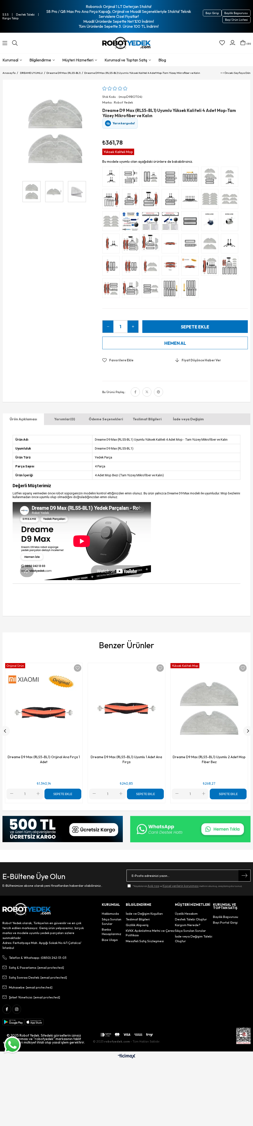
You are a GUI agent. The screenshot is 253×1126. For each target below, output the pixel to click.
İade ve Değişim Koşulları (144, 913)
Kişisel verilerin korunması (181, 886)
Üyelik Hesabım (186, 913)
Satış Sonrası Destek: (38, 977)
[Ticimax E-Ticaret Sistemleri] (126, 1056)
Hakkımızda (110, 913)
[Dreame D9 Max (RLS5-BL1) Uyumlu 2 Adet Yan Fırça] (231, 245)
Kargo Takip (10, 18)
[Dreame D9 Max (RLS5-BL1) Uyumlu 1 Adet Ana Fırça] (171, 245)
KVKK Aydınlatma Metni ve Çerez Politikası (150, 933)
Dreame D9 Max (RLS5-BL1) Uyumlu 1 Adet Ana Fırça (126, 759)
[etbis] (243, 1036)
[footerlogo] (26, 909)
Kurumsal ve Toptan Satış (126, 59)
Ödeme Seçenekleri (106, 419)
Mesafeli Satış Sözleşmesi (145, 941)
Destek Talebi (25, 14)
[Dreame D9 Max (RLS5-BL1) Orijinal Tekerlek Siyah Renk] (211, 222)
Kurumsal (10, 59)
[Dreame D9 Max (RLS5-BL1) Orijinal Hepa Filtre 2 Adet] (191, 222)
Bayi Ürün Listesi (236, 20)
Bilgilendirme (40, 59)
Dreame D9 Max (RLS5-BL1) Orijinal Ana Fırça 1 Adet (44, 759)
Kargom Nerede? (187, 925)
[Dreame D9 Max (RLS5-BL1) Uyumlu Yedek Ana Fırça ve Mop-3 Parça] (152, 267)
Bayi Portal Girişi (225, 922)
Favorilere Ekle (77, 668)
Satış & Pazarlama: (36, 967)
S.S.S (5, 14)
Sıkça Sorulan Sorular (111, 921)
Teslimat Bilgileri (147, 419)
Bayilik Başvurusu (236, 13)
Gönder (244, 875)
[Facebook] (6, 1009)
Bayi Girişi (212, 13)
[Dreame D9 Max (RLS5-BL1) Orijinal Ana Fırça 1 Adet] (191, 267)
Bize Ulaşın (110, 940)
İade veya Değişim (188, 419)
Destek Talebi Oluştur (191, 919)
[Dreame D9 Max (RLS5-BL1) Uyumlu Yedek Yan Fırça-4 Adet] (112, 178)
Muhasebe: (30, 987)
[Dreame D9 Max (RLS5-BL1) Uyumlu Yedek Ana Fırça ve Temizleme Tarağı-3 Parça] (171, 267)
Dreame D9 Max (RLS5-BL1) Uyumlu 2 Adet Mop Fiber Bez (209, 759)
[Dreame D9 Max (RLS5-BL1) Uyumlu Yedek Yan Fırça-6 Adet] (191, 200)
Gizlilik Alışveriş (137, 925)
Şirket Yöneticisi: (34, 997)
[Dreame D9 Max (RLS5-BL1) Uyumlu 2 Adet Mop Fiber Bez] (211, 245)
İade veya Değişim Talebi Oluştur (193, 938)
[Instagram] (16, 1009)
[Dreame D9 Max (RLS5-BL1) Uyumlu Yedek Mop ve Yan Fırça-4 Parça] (231, 178)
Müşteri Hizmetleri (77, 59)
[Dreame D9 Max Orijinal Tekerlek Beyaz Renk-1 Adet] (231, 222)
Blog (162, 59)
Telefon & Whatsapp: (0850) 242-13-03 (37, 958)
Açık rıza (153, 886)
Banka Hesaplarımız (111, 931)
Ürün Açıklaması (23, 419)
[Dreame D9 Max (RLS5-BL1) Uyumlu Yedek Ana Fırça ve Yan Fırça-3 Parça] (112, 245)
